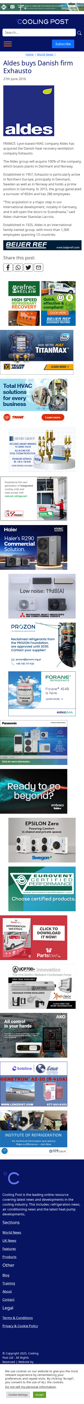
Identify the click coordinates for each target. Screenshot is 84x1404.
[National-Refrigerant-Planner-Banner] (42, 6)
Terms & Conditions (17, 1318)
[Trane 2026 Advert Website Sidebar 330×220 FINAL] (33, 401)
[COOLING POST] (33, 1035)
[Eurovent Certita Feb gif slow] (42, 889)
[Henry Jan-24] (42, 450)
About (7, 1291)
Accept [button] (39, 1394)
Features (9, 1248)
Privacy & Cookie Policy (20, 1326)
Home (30, 54)
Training (8, 1283)
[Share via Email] (38, 267)
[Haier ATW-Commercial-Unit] (33, 547)
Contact (8, 1299)
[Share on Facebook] (8, 267)
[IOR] (33, 1133)
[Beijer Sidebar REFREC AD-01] (42, 303)
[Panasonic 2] (33, 743)
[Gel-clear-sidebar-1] (42, 986)
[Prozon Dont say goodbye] (42, 645)
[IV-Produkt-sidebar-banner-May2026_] (33, 499)
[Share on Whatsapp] (18, 267)
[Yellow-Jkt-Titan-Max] (36, 352)
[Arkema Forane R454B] (42, 694)
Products (9, 1257)
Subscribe (63, 44)
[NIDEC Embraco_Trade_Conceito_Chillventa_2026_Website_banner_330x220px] (33, 791)
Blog (5, 1275)
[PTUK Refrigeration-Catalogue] (33, 938)
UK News (9, 1240)
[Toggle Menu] (8, 43)
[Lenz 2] (33, 1084)
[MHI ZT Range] (42, 596)
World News (45, 54)
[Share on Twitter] (28, 267)
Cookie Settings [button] (18, 1394)
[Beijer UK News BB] (42, 245)
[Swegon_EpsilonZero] (42, 840)
